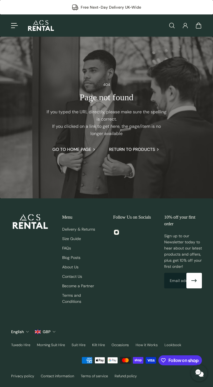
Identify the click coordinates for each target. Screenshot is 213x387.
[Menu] (14, 25)
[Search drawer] (172, 25)
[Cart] (198, 25)
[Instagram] (116, 232)
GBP (46, 331)
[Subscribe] (194, 280)
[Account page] (185, 25)
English (17, 331)
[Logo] (41, 25)
